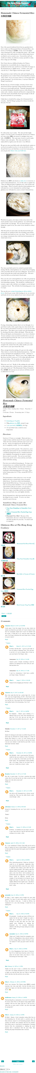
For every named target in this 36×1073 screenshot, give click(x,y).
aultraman (8, 807)
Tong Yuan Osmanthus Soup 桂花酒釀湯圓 (17, 559)
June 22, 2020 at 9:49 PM (21, 934)
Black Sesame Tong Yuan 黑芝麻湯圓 (17, 606)
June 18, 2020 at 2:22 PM (17, 895)
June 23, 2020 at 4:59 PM (20, 949)
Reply (6, 639)
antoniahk (7, 895)
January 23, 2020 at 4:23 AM (23, 827)
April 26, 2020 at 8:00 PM (23, 860)
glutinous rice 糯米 (15, 423)
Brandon (7, 774)
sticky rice (23, 181)
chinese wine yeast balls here (18, 150)
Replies (8, 643)
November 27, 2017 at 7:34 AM (18, 729)
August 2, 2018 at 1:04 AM (23, 680)
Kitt (6, 966)
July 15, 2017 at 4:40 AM (17, 692)
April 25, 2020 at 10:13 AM (18, 843)
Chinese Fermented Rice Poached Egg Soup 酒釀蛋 (19, 513)
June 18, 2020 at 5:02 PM (22, 914)
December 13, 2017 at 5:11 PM (24, 791)
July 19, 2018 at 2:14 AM (22, 659)
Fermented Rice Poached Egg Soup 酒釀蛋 (17, 590)
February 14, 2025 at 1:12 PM (15, 966)
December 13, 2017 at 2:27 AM (18, 774)
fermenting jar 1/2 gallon (13, 421)
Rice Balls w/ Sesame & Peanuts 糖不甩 (18, 575)
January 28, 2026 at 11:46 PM (19, 997)
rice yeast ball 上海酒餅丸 (14, 425)
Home (18, 1061)
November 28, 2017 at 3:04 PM (24, 753)
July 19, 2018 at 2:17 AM (22, 670)
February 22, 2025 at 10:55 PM (18, 982)
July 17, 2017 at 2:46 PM (22, 711)
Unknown (7, 626)
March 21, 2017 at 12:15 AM (23, 646)
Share (3, 616)
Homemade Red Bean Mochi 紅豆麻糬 (18, 544)
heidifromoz (8, 997)
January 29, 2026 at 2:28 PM (17, 1015)
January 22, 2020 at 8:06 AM (18, 807)
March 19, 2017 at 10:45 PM (18, 626)
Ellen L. (4, 613)
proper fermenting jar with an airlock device (16, 292)
